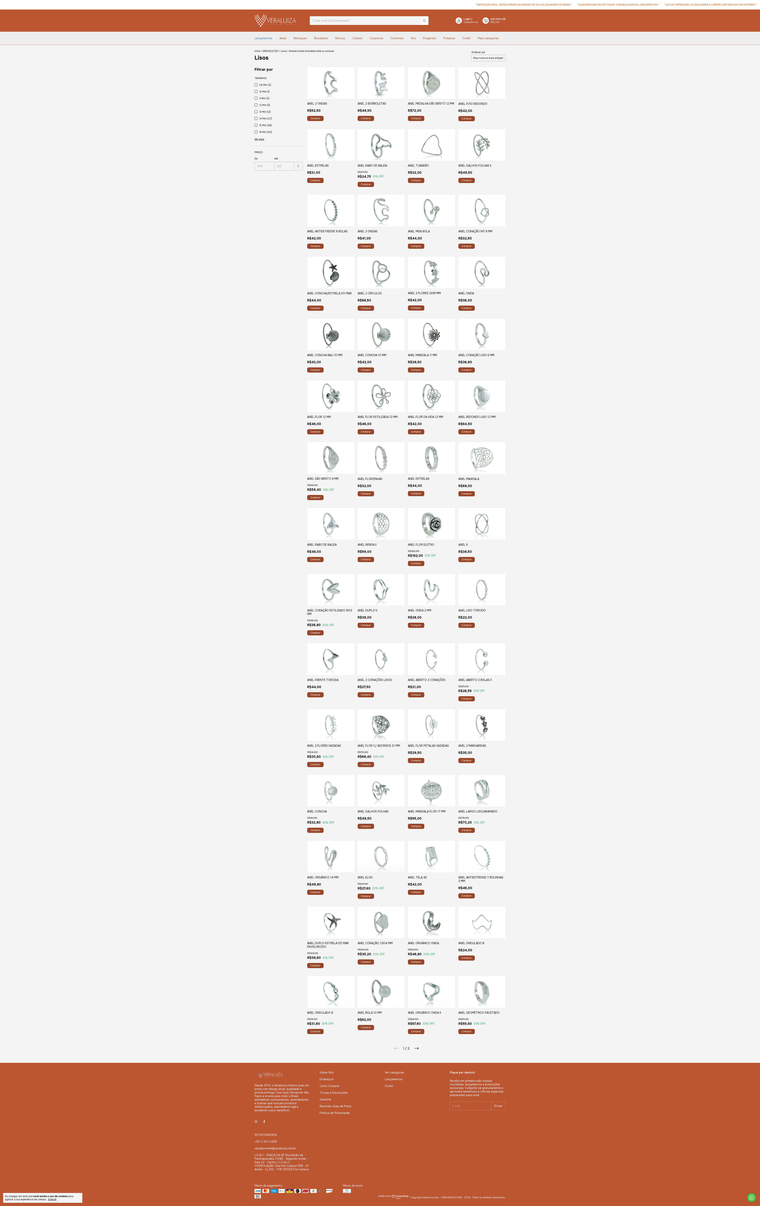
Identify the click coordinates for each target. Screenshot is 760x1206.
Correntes (397, 38)
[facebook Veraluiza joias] (264, 1122)
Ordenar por (478, 52)
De (256, 158)
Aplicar (298, 166)
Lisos (284, 51)
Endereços (327, 1079)
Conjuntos (376, 38)
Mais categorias (488, 38)
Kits (413, 38)
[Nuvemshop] (393, 1198)
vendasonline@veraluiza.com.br (275, 1148)
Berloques (300, 38)
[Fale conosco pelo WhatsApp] (751, 1197)
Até (276, 158)
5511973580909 (266, 1135)
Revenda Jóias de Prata (335, 1106)
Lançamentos (263, 38)
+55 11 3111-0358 (266, 1141)
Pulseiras (449, 38)
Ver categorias (394, 1072)
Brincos (340, 38)
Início (258, 51)
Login (467, 19)
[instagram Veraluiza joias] (256, 1122)
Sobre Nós (327, 1072)
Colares (357, 38)
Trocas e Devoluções (334, 1092)
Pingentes (429, 38)
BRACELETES (270, 51)
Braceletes (321, 38)
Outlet (466, 38)
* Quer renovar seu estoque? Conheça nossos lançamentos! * (571, 4)
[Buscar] (424, 20)
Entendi (52, 1199)
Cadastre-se (471, 22)
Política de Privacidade (335, 1113)
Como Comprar (329, 1086)
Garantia (325, 1099)
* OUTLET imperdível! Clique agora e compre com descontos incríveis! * (664, 4)
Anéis (283, 38)
